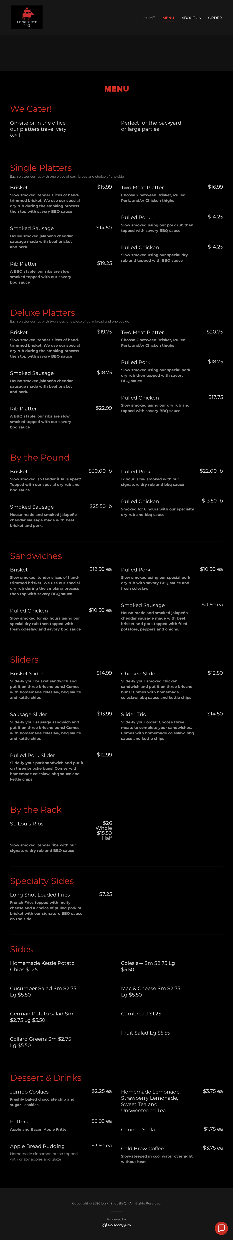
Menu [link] (168, 18)
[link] (27, 17)
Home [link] (149, 18)
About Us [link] (191, 18)
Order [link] (215, 18)
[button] (221, 1228)
